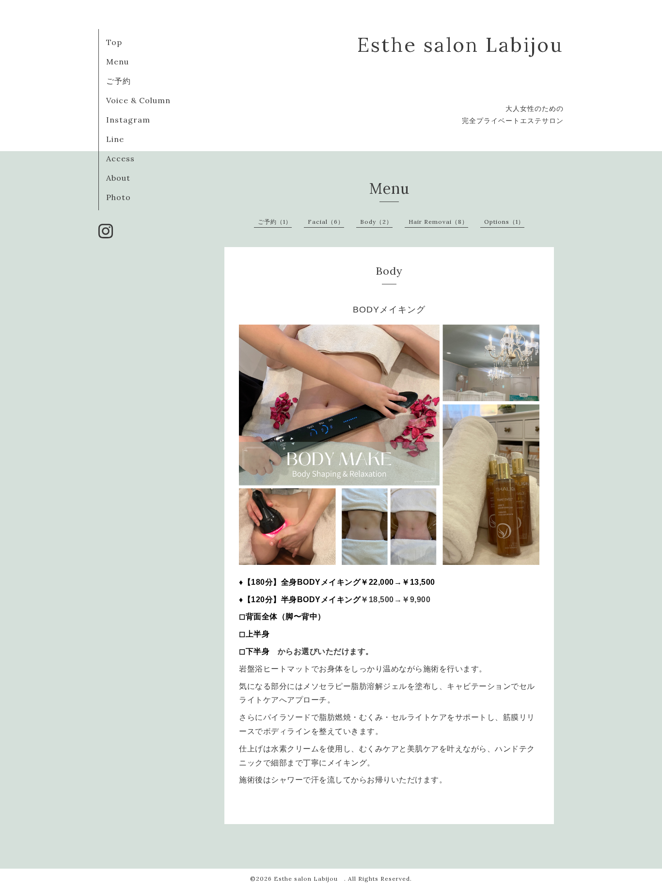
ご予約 (118, 81)
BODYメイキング (389, 309)
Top (114, 42)
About (118, 178)
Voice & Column (138, 100)
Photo (118, 197)
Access (120, 158)
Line (115, 139)
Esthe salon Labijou (309, 878)
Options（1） (504, 221)
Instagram (128, 120)
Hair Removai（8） (438, 221)
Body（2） (376, 221)
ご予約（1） (275, 221)
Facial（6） (326, 221)
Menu (117, 61)
